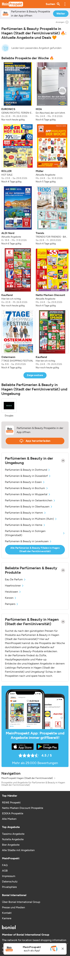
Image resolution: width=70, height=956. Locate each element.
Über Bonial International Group (21, 902)
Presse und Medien (13, 907)
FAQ (4, 865)
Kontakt (7, 912)
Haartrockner (13, 585)
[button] (65, 4)
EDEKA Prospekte (12, 813)
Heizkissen (11, 591)
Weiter (60, 13)
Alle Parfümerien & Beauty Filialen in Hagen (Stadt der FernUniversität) (35, 549)
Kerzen (9, 597)
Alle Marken (9, 818)
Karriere (6, 918)
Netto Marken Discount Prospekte (22, 808)
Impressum (8, 876)
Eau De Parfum (14, 579)
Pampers (10, 604)
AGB (5, 870)
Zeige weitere (35, 375)
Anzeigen (60, 22)
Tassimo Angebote (13, 833)
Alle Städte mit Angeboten (18, 850)
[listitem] (17, 91)
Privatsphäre (9, 887)
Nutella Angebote (13, 839)
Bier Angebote (11, 844)
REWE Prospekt (11, 802)
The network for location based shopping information (34, 940)
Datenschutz (10, 881)
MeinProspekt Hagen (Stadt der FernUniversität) (27, 778)
